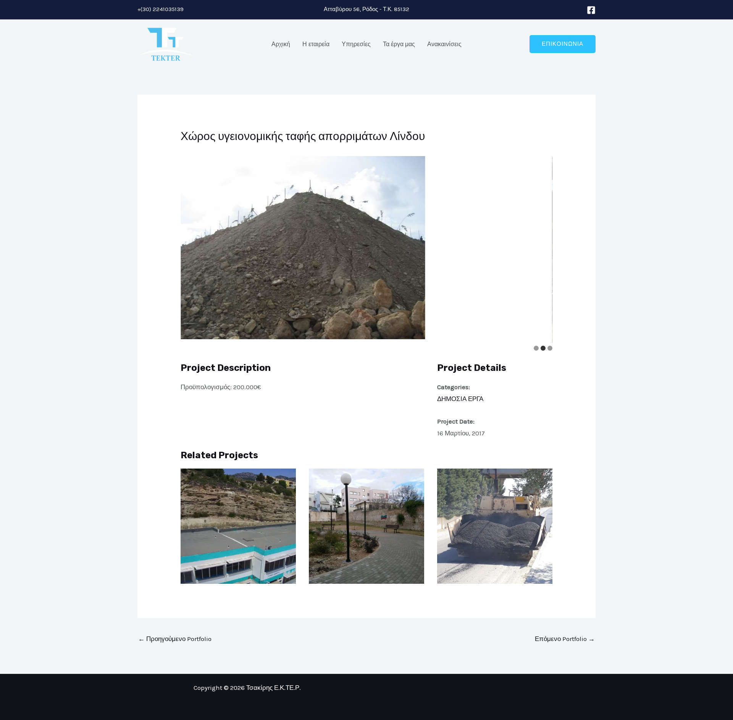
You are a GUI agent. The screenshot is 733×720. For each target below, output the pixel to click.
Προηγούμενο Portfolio (175, 639)
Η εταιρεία (315, 44)
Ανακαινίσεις (444, 44)
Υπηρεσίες (356, 44)
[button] (563, 44)
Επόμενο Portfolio (565, 639)
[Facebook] (591, 10)
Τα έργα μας (399, 44)
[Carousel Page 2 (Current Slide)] (543, 348)
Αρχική (280, 44)
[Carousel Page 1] (536, 348)
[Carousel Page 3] (549, 348)
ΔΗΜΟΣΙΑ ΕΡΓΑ (460, 399)
